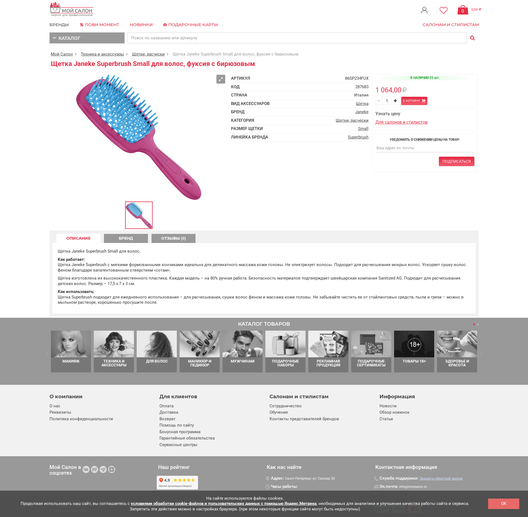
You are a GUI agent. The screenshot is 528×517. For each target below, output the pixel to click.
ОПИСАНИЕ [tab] (78, 238)
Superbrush (358, 137)
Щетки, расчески (148, 54)
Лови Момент (101, 24)
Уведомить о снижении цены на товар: (425, 140)
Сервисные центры (178, 444)
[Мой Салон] (72, 9)
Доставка (169, 412)
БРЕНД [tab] (126, 238)
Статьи (386, 418)
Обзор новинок (394, 412)
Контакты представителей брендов (304, 418)
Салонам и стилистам (451, 24)
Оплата (167, 405)
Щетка (362, 103)
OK (503, 503)
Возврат (167, 418)
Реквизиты (60, 412)
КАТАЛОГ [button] (68, 38)
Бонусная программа (180, 431)
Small (363, 128)
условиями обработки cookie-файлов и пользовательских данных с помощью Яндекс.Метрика (224, 503)
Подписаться (456, 161)
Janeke (362, 111)
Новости (388, 405)
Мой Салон (62, 54)
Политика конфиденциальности (81, 418)
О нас (55, 405)
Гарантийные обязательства (187, 438)
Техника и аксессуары (102, 54)
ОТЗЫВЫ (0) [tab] (173, 238)
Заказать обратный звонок (441, 478)
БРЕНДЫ (59, 24)
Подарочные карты (192, 24)
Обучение (279, 412)
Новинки (141, 24)
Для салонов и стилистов (401, 122)
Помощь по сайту (177, 425)
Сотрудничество (286, 405)
